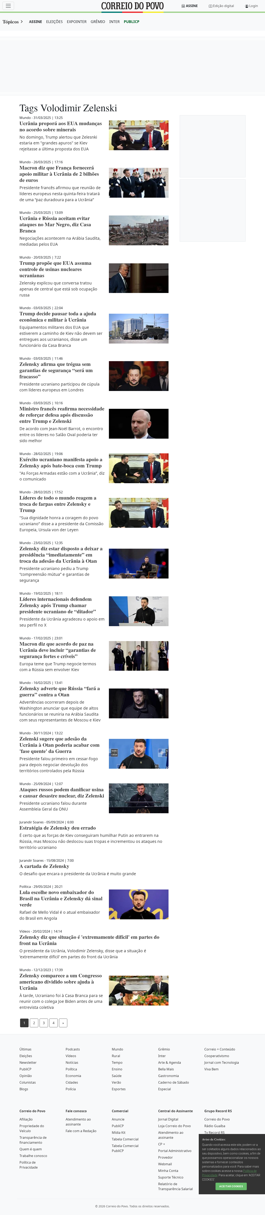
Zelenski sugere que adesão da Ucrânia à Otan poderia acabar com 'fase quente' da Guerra (59, 745)
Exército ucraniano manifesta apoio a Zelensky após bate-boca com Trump (60, 462)
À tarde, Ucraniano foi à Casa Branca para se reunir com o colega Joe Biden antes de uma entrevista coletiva (61, 1001)
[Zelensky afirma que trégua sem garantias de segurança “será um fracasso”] (139, 376)
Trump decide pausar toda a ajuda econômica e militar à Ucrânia (57, 316)
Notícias (72, 1062)
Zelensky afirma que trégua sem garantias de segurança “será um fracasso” (56, 370)
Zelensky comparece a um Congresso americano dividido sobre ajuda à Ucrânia (60, 982)
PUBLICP (131, 21)
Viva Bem (211, 1069)
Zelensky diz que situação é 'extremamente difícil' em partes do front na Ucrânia (89, 940)
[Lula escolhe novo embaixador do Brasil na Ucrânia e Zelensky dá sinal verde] (139, 904)
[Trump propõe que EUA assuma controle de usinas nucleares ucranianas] (139, 278)
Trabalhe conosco (33, 1155)
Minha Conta (168, 1170)
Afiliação (26, 1119)
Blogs (23, 1089)
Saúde (117, 1075)
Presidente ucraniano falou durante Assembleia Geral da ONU (53, 806)
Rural (116, 1056)
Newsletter (28, 1062)
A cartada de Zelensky (44, 866)
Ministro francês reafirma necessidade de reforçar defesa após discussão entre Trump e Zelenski (61, 415)
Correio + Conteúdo (219, 1049)
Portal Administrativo (175, 1150)
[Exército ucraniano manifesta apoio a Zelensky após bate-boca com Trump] (139, 468)
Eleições (25, 1056)
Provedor (165, 1157)
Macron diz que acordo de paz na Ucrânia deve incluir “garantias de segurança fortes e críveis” (57, 650)
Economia (73, 1075)
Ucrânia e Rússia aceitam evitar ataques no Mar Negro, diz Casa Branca (55, 224)
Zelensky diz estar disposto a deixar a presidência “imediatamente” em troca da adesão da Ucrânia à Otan (61, 555)
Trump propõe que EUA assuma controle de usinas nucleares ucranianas (55, 269)
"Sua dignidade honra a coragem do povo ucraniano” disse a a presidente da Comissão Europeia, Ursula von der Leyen (61, 523)
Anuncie (118, 1119)
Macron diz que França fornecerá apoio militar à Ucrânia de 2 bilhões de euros (59, 174)
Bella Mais (166, 1069)
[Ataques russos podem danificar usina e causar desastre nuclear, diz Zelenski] (139, 798)
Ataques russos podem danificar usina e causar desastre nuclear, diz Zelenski (61, 792)
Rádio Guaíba (214, 1126)
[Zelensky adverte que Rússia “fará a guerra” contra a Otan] (139, 703)
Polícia (71, 1089)
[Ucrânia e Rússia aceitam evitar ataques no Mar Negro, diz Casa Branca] (139, 230)
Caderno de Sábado (173, 1082)
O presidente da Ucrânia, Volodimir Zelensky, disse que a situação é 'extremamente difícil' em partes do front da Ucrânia (82, 954)
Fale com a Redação (81, 1131)
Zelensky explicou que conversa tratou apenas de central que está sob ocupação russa (58, 289)
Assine (192, 6)
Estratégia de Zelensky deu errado (57, 827)
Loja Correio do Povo (174, 1126)
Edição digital (223, 6)
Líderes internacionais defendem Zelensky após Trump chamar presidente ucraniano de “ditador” (57, 605)
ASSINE (35, 21)
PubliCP (25, 1069)
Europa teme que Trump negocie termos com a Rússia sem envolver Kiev (57, 667)
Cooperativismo (216, 1056)
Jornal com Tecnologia (221, 1062)
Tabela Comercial (125, 1139)
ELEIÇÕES (54, 21)
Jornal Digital (168, 1119)
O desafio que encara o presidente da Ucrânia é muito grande (77, 873)
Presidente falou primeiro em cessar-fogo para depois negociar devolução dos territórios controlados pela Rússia (58, 764)
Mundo (117, 1049)
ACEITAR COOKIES (231, 1186)
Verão (116, 1082)
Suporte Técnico (170, 1177)
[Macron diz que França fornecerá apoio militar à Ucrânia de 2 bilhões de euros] (139, 183)
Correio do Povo (217, 1119)
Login (253, 6)
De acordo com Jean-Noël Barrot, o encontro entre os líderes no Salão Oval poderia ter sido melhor (61, 434)
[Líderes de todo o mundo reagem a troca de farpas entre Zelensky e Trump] (139, 513)
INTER (114, 21)
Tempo (117, 1062)
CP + (161, 1144)
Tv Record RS (214, 1132)
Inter (162, 1056)
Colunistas (27, 1082)
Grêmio (164, 1049)
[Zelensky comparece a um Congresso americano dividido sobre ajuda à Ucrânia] (139, 991)
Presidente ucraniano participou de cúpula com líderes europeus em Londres (59, 387)
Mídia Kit (118, 1132)
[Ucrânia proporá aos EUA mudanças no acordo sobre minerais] (139, 135)
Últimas (25, 1049)
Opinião (25, 1075)
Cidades (72, 1082)
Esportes (119, 1089)
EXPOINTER (77, 21)
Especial (164, 1089)
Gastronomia (168, 1075)
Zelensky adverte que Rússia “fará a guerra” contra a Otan (59, 691)
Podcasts (73, 1049)
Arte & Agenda (169, 1062)
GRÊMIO (98, 21)
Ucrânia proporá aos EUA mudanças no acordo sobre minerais (60, 126)
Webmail (165, 1164)
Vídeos (71, 1056)
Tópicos (10, 21)
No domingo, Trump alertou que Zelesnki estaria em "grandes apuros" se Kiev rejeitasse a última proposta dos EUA (58, 143)
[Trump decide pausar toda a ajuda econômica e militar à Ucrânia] (139, 329)
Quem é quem (30, 1149)
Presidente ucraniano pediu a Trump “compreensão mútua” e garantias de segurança (54, 574)
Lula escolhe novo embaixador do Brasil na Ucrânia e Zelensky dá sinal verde (60, 898)
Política (71, 1069)
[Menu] (8, 6)
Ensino (117, 1069)
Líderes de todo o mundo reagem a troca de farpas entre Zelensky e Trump (57, 504)
